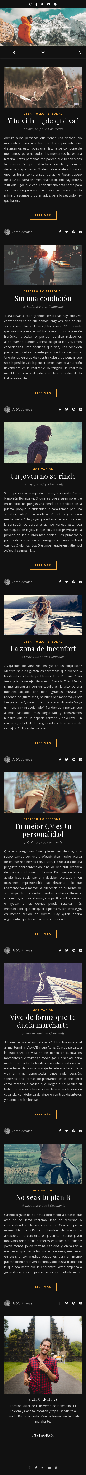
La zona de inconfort (43, 648)
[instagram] (30, 4)
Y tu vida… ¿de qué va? (43, 120)
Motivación (43, 469)
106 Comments (53, 656)
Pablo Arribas (22, 232)
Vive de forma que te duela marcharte (43, 1020)
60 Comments (53, 129)
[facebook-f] (36, 4)
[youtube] (49, 4)
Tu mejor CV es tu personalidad (43, 829)
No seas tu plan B (43, 1197)
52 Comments (53, 484)
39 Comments (52, 842)
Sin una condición (43, 298)
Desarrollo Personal (43, 113)
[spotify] (55, 4)
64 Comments (53, 306)
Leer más (43, 215)
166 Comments (54, 1205)
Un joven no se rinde (43, 475)
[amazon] (42, 4)
